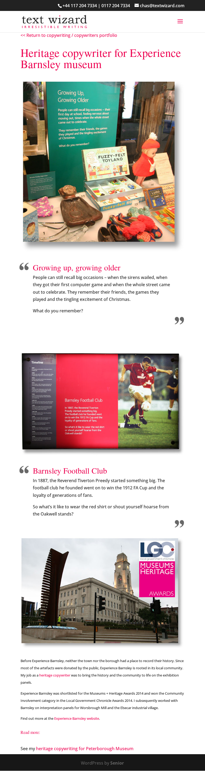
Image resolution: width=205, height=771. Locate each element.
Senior (117, 763)
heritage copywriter (54, 675)
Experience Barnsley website (76, 718)
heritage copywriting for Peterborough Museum (84, 749)
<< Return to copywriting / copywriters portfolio (69, 35)
